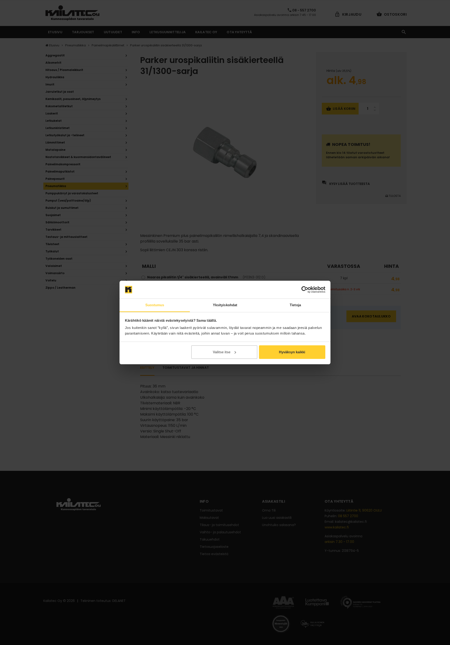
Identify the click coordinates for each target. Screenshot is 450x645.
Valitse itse (221, 352)
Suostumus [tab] (154, 305)
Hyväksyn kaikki (292, 352)
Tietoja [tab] (295, 305)
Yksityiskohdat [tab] (225, 305)
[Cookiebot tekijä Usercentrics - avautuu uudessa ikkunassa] (304, 289)
